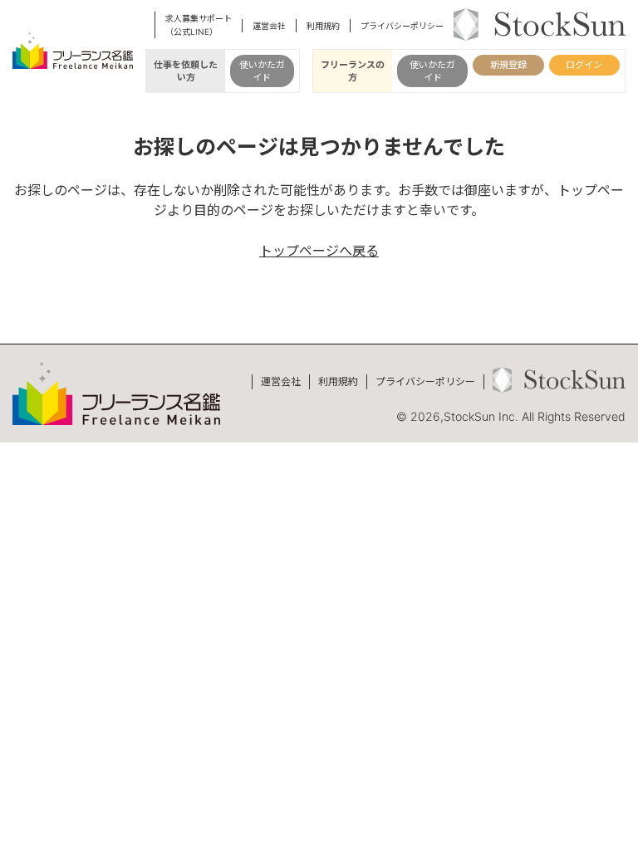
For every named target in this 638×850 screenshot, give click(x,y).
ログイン (584, 65)
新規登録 (508, 65)
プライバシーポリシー (402, 26)
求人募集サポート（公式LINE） (198, 25)
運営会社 (269, 26)
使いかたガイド (262, 70)
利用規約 (323, 26)
